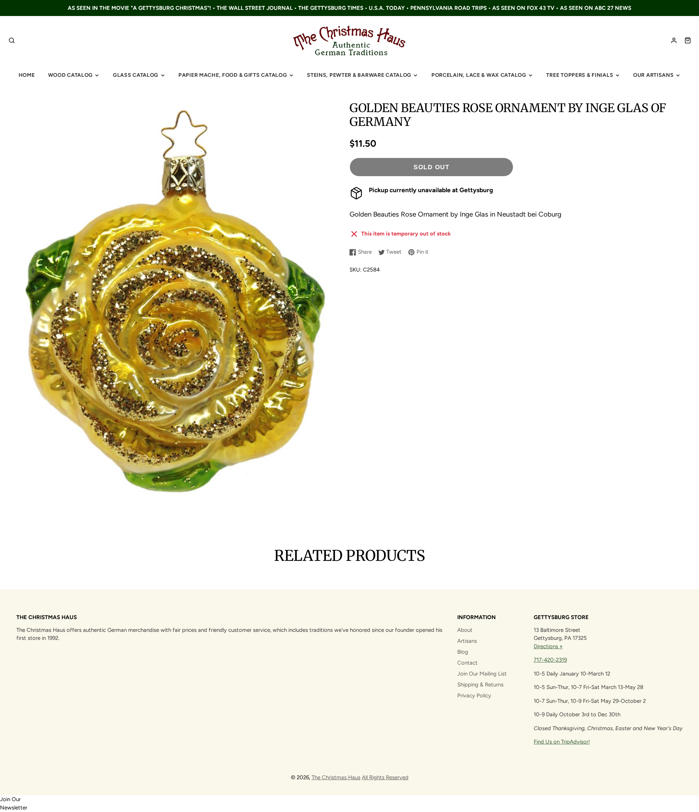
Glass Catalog (135, 75)
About (465, 630)
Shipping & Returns (480, 684)
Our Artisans (653, 75)
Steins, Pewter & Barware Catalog (359, 75)
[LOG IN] (674, 40)
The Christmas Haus (336, 777)
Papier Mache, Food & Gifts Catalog (232, 75)
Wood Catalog (70, 75)
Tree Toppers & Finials (579, 75)
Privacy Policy (474, 695)
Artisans (467, 641)
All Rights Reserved (385, 777)
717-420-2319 (550, 660)
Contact (467, 662)
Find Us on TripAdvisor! (562, 741)
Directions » (548, 646)
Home (27, 75)
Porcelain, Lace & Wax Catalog (478, 75)
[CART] (687, 40)
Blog (462, 652)
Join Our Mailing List (482, 673)
